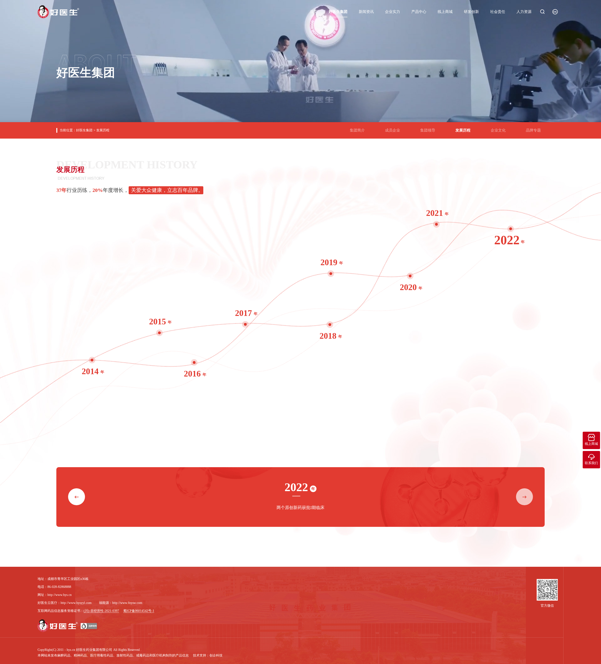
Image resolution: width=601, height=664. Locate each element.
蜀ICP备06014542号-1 (138, 611)
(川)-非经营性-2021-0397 (101, 611)
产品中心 (418, 12)
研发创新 (471, 12)
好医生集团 (338, 12)
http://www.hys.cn (59, 595)
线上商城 (445, 12)
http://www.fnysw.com (127, 603)
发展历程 (102, 130)
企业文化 (500, 128)
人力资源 (524, 12)
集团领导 (429, 128)
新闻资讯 (366, 12)
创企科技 (216, 655)
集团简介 (359, 128)
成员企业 (394, 128)
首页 (313, 12)
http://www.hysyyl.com (76, 603)
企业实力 (392, 12)
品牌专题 (535, 128)
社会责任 (497, 12)
